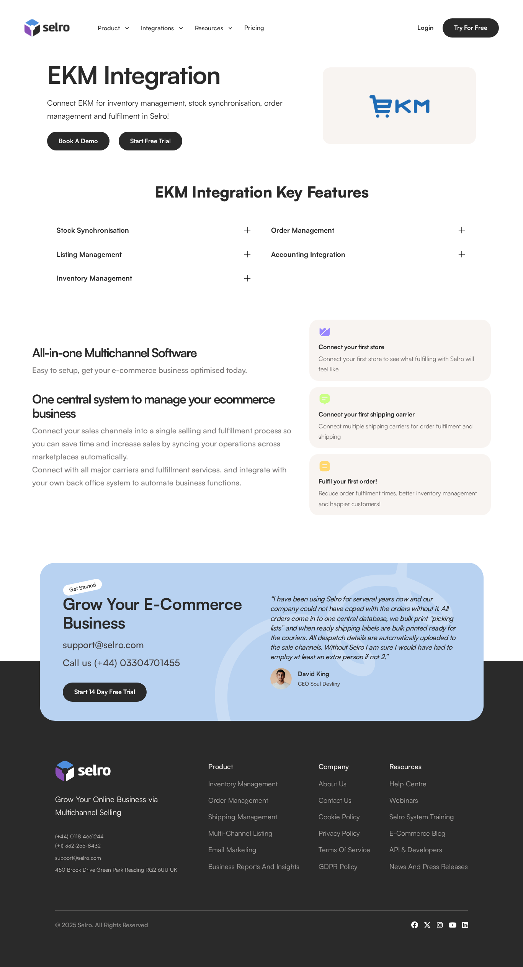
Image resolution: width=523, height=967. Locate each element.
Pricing (254, 27)
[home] (47, 28)
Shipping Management (242, 816)
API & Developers (415, 849)
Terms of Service (344, 849)
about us (332, 783)
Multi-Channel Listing (240, 833)
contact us (335, 800)
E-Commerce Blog (417, 833)
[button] (113, 28)
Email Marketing (232, 849)
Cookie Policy (339, 816)
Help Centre (408, 783)
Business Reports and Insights (253, 866)
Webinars (403, 800)
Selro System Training (421, 816)
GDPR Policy (338, 866)
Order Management (238, 800)
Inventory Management (243, 783)
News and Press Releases (428, 866)
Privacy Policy (339, 833)
